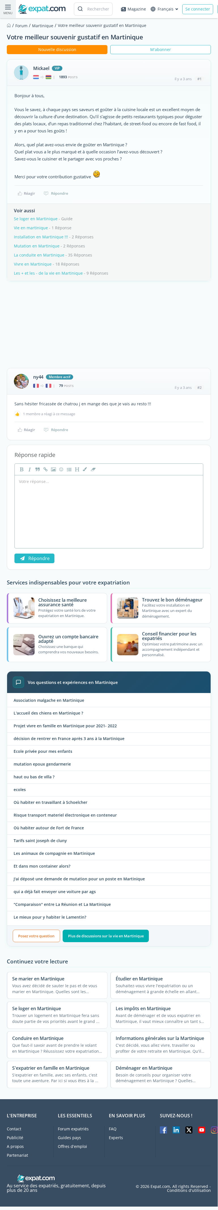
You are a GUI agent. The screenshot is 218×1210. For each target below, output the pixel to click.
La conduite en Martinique (39, 255)
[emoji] (61, 469)
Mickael (41, 68)
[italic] (29, 469)
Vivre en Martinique (33, 264)
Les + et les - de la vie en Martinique (48, 273)
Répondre (59, 193)
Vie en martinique (31, 227)
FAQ (113, 1128)
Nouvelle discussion (57, 49)
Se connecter (197, 9)
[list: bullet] (69, 469)
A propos (15, 1146)
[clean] (92, 469)
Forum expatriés (73, 1128)
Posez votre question (36, 935)
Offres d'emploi (72, 1146)
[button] (84, 469)
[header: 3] (77, 469)
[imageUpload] (53, 469)
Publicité (15, 1137)
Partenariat (17, 1155)
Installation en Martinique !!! (41, 237)
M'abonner (160, 49)
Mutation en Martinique (37, 246)
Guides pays (69, 1137)
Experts (116, 1137)
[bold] (21, 469)
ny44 (38, 377)
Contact (14, 1128)
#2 (199, 387)
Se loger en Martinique (36, 218)
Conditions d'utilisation (189, 1190)
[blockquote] (37, 469)
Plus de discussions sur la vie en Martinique (106, 935)
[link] (45, 469)
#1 (199, 78)
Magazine (137, 9)
